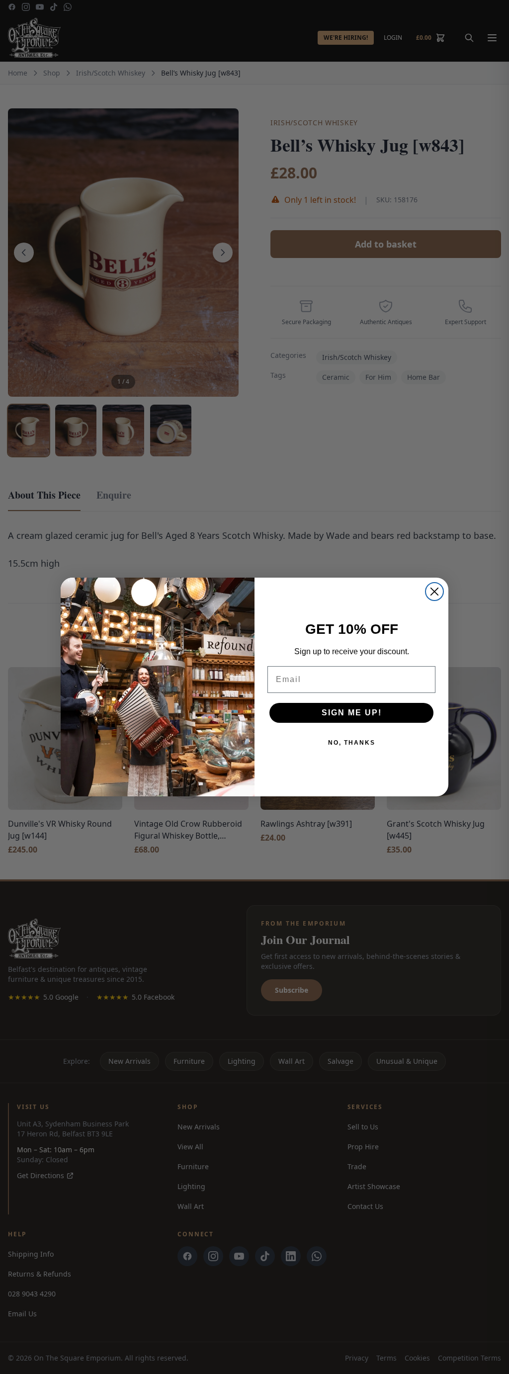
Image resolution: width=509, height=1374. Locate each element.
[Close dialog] (434, 592)
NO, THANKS (351, 742)
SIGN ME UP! (352, 712)
